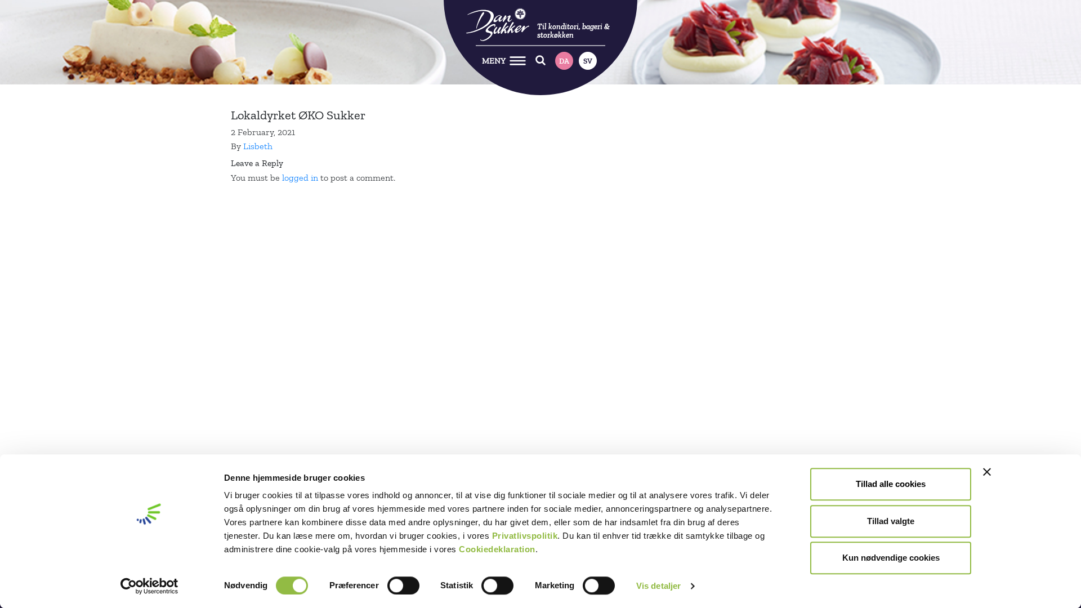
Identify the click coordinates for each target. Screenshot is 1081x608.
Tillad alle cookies (891, 484)
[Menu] (517, 60)
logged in (300, 177)
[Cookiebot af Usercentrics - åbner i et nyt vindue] (149, 586)
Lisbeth (258, 146)
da (564, 60)
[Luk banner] (987, 472)
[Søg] (541, 60)
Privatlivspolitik (525, 535)
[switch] (403, 585)
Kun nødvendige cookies (891, 557)
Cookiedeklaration (497, 549)
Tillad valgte (890, 521)
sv (587, 60)
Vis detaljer (658, 586)
